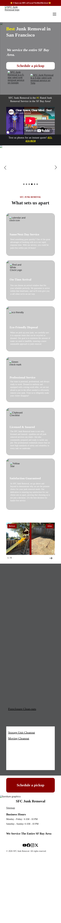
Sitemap (10, 807)
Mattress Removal (19, 680)
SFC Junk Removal (30, 801)
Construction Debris (20, 668)
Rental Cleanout (18, 662)
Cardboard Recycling (21, 674)
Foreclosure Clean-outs (22, 708)
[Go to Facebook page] (28, 845)
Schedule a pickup (30, 66)
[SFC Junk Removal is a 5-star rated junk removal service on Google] (17, 79)
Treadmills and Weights (22, 593)
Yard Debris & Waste (21, 634)
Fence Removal (17, 623)
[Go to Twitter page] (36, 845)
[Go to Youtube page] (24, 845)
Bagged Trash (16, 605)
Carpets (12, 703)
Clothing (13, 745)
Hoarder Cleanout (19, 611)
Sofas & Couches (18, 698)
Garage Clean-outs (19, 686)
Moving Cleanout (18, 738)
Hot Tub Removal (19, 692)
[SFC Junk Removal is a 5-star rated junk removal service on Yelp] (42, 79)
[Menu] (54, 14)
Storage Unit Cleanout (21, 732)
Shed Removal (17, 640)
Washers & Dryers (19, 757)
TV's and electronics (20, 599)
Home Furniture (18, 617)
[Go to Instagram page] (32, 845)
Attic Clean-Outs (18, 751)
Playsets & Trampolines (22, 629)
